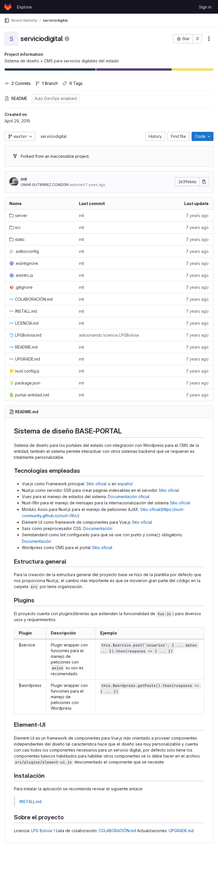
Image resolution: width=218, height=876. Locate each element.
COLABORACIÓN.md (117, 830)
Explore (24, 7)
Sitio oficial (96, 483)
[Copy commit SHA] (204, 181)
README (19, 98)
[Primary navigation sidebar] (6, 20)
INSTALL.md (30, 801)
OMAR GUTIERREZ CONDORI (45, 185)
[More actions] (208, 38)
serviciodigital (54, 136)
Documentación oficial (129, 496)
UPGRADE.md (181, 830)
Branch (50, 83)
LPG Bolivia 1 (43, 830)
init (24, 179)
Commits (21, 83)
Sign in (205, 7)
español (125, 483)
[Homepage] (7, 6)
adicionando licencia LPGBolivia (109, 335)
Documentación (97, 528)
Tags (76, 83)
